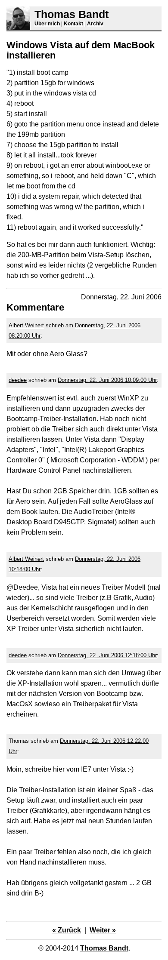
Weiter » (103, 930)
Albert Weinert (26, 325)
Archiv (95, 24)
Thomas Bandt (71, 14)
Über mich (47, 24)
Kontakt (73, 24)
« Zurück (66, 930)
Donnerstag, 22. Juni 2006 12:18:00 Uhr (107, 655)
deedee (18, 380)
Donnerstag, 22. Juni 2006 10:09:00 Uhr (107, 380)
